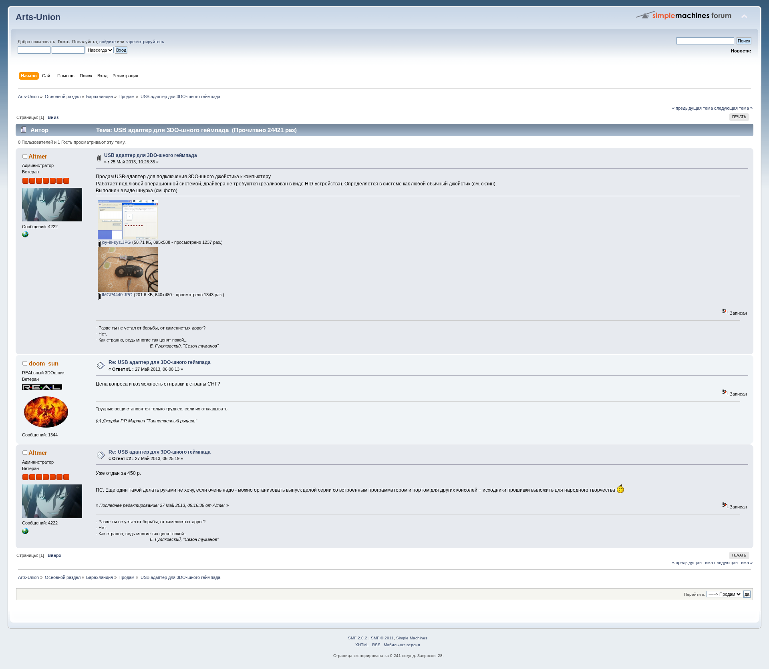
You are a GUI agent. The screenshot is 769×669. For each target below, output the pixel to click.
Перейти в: (694, 594)
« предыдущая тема (692, 108)
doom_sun (43, 363)
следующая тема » (733, 108)
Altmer (37, 156)
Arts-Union (38, 17)
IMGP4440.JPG (117, 294)
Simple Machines (411, 638)
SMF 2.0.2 (357, 638)
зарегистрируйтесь (144, 41)
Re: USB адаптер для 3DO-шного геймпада (160, 362)
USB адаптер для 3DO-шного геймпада (150, 155)
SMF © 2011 (382, 638)
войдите (107, 41)
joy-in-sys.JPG (116, 242)
